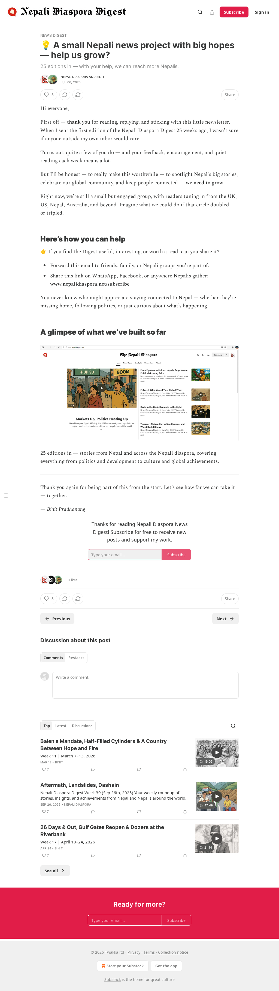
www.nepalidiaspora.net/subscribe (89, 284)
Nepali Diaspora (74, 77)
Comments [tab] (53, 657)
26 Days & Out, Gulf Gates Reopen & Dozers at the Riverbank (102, 830)
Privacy (134, 952)
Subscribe (234, 12)
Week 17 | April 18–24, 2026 (67, 842)
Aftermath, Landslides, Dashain (79, 785)
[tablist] (63, 657)
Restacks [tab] (76, 657)
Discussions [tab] (82, 725)
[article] (139, 755)
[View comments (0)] (64, 94)
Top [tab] (47, 725)
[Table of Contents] (6, 495)
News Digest (53, 35)
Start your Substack (125, 965)
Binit (100, 77)
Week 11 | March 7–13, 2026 (68, 755)
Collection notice (173, 952)
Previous (61, 618)
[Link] (32, 239)
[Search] (200, 12)
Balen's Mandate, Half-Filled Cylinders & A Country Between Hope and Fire (103, 744)
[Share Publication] (212, 12)
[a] (216, 752)
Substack (112, 979)
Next (222, 618)
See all (51, 870)
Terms (149, 952)
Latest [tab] (60, 725)
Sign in (262, 12)
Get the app (166, 965)
